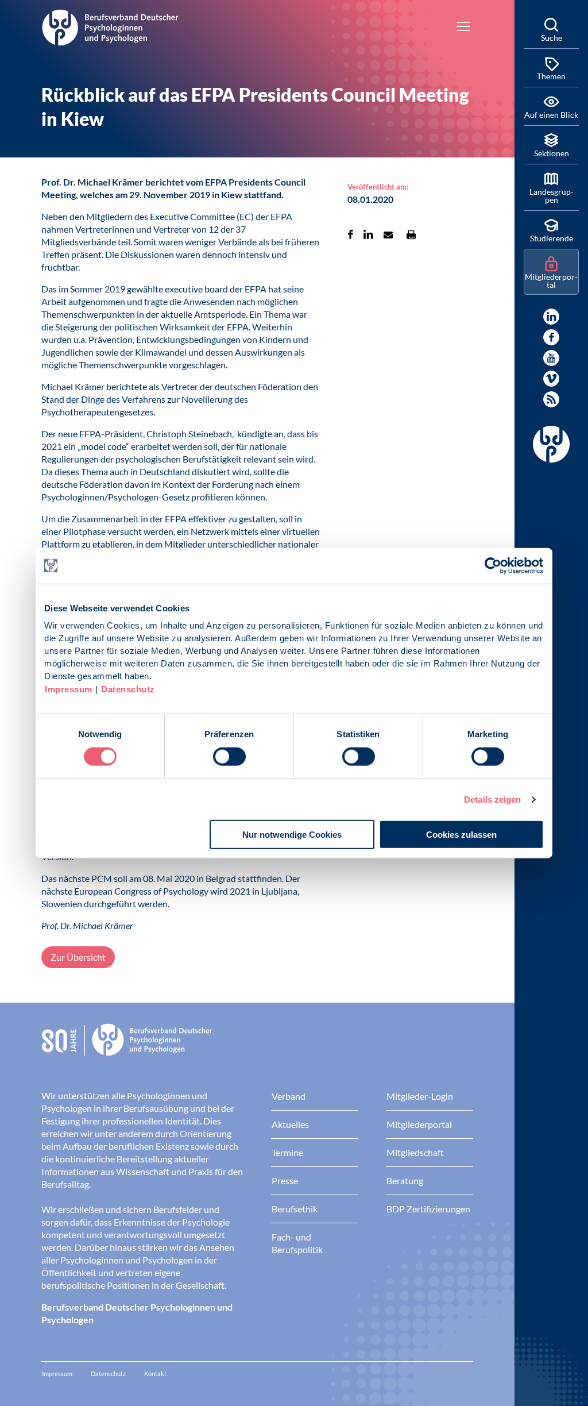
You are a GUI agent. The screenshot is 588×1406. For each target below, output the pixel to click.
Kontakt (155, 1373)
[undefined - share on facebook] (350, 234)
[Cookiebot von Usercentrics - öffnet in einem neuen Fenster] (493, 565)
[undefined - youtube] (551, 358)
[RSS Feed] (551, 399)
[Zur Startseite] (110, 26)
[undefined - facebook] (551, 337)
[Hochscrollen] (493, 1385)
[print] (411, 234)
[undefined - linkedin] (551, 317)
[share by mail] (388, 234)
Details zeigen (492, 799)
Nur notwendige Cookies (292, 834)
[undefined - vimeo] (551, 379)
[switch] (229, 756)
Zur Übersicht (78, 957)
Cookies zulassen (461, 834)
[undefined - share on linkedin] (368, 234)
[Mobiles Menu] (463, 27)
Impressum (68, 689)
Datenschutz (128, 689)
